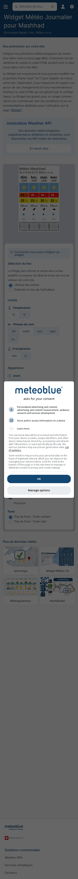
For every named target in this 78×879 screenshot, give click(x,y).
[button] (39, 428)
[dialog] (39, 439)
